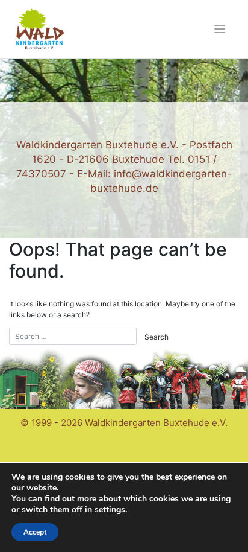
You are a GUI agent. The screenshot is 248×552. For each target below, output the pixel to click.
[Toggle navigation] (220, 29)
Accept (34, 532)
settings (110, 509)
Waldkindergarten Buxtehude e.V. (156, 422)
